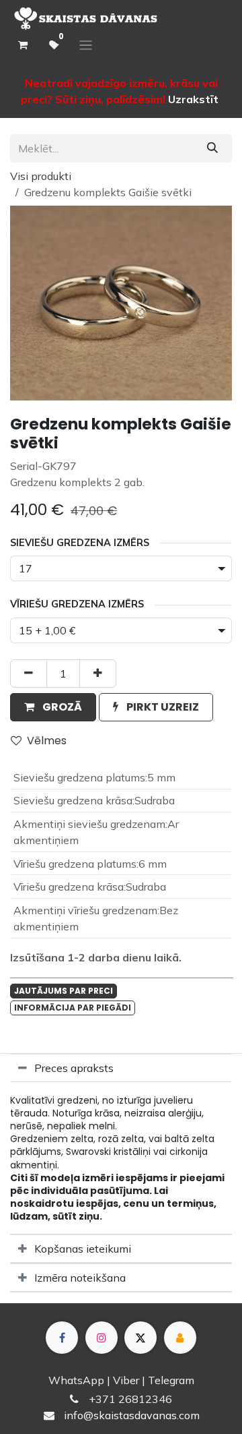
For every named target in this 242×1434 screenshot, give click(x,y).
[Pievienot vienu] (97, 673)
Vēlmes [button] (47, 740)
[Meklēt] (212, 148)
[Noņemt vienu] (28, 673)
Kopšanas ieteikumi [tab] (82, 1248)
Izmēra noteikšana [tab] (80, 1277)
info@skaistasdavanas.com (132, 1415)
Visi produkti (40, 176)
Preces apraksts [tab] (74, 1068)
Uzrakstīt (193, 99)
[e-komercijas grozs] (23, 45)
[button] (53, 707)
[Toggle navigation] (86, 45)
